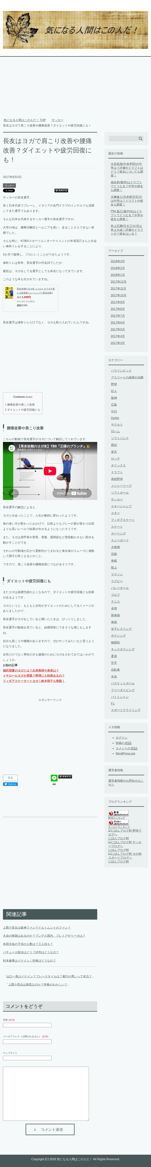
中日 (114, 411)
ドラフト (117, 472)
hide (29, 397)
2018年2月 (118, 268)
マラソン (117, 574)
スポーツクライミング (126, 710)
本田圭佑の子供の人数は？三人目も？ (28, 944)
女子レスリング (121, 628)
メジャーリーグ (121, 485)
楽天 (114, 451)
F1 (113, 703)
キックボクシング (123, 649)
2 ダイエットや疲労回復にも (22, 409)
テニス (115, 601)
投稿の (123, 743)
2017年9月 (118, 302)
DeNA (115, 418)
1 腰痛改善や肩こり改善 (20, 404)
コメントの (126, 748)
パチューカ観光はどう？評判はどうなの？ (31, 952)
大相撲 (115, 547)
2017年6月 (118, 322)
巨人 (114, 391)
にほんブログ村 (118, 838)
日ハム (115, 431)
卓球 (114, 608)
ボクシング (118, 635)
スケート (117, 526)
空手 (114, 662)
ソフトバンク (120, 438)
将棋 (114, 560)
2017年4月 (118, 336)
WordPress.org (125, 753)
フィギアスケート (123, 519)
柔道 (114, 656)
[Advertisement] (75, 89)
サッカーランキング (119, 827)
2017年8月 (118, 309)
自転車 (115, 669)
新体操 (115, 615)
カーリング (118, 533)
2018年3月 (118, 261)
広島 (114, 404)
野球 (114, 384)
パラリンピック (121, 370)
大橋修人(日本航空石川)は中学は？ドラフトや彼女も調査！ (127, 200)
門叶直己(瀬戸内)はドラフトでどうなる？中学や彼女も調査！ (127, 215)
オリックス (118, 465)
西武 (114, 445)
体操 (114, 622)
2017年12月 (119, 281)
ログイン (121, 737)
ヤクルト (117, 424)
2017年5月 (118, 329)
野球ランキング (116, 818)
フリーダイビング (123, 690)
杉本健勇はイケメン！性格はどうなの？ (29, 960)
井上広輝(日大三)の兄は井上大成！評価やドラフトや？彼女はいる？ (127, 229)
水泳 (114, 676)
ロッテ (115, 458)
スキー (115, 513)
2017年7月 (118, 315)
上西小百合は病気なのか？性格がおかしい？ (37, 984)
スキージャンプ (121, 506)
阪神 (114, 397)
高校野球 (117, 479)
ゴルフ (115, 594)
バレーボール (120, 588)
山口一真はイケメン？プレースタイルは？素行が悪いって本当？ (49, 976)
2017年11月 (118, 288)
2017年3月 (118, 343)
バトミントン (120, 697)
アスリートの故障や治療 (127, 377)
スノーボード (120, 540)
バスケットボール (123, 683)
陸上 (114, 567)
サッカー (9, 185)
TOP (25, 120)
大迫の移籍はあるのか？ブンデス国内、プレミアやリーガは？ (44, 935)
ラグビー (117, 581)
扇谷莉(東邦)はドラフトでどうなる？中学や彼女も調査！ (127, 186)
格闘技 (115, 642)
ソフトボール (120, 492)
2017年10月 (119, 295)
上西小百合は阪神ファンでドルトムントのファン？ (37, 927)
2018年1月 (118, 274)
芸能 (114, 554)
